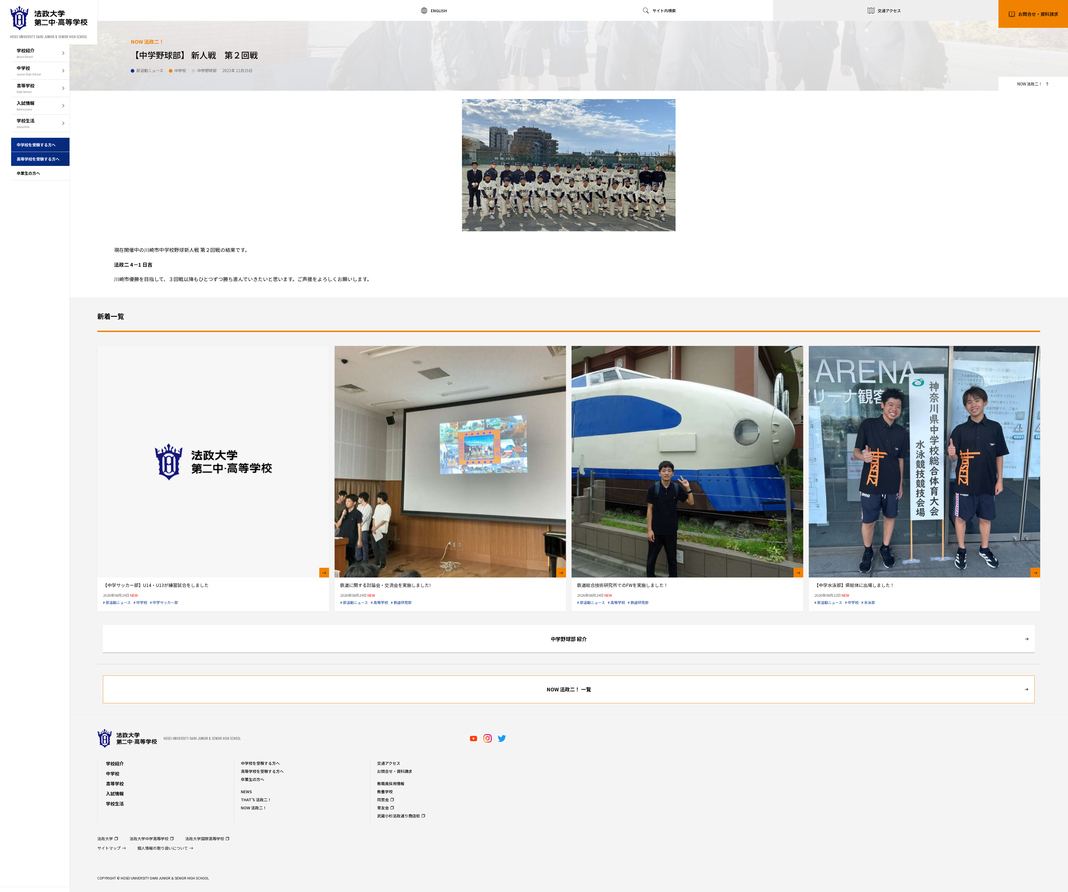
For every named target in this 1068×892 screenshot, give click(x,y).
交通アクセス (388, 763)
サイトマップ (109, 848)
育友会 (383, 807)
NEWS (246, 791)
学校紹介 (115, 763)
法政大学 (105, 838)
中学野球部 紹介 (569, 638)
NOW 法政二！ (254, 807)
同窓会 (383, 799)
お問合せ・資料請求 (1038, 14)
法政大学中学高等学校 (149, 838)
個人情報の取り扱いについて (162, 848)
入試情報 (115, 793)
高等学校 (115, 783)
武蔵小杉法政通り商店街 (398, 816)
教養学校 (385, 791)
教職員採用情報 (390, 783)
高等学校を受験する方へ (262, 771)
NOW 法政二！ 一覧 (569, 689)
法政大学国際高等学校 (204, 838)
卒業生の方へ (252, 779)
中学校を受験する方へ (260, 763)
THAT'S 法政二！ (256, 799)
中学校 (112, 773)
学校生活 (115, 803)
